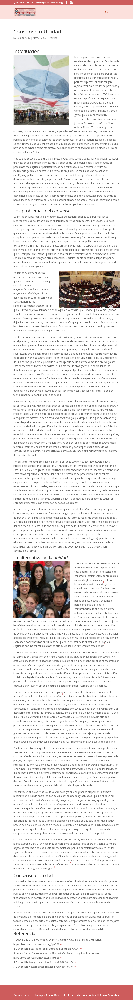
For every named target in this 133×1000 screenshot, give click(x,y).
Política (53, 38)
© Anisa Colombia (108, 995)
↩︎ (61, 944)
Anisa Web (52, 995)
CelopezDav (23, 38)
